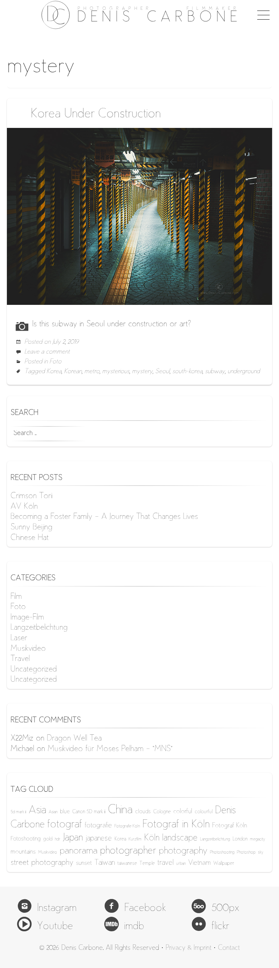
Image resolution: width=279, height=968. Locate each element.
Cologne (162, 812)
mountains (23, 852)
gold (47, 839)
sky (260, 853)
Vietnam (199, 863)
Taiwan (104, 863)
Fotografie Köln (127, 826)
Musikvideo (28, 649)
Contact (229, 948)
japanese (98, 838)
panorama (78, 851)
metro (92, 372)
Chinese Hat (30, 538)
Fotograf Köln (229, 826)
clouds (143, 812)
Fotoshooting (26, 839)
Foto (55, 362)
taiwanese (127, 863)
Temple (147, 863)
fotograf (64, 825)
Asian (53, 812)
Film (16, 597)
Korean (73, 372)
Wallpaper (223, 863)
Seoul (162, 372)
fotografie (98, 826)
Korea (53, 372)
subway (215, 372)
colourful (204, 812)
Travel (20, 659)
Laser (19, 638)
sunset (84, 863)
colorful (182, 812)
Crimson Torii (31, 496)
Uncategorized (34, 669)
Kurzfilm (135, 840)
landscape (180, 838)
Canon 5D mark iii (88, 812)
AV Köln (24, 507)
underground (243, 372)
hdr (57, 840)
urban (181, 864)
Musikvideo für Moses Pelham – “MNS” (110, 749)
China (120, 810)
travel (165, 863)
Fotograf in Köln (176, 825)
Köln (151, 838)
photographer (128, 851)
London (239, 839)
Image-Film (27, 617)
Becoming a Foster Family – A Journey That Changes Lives (104, 517)
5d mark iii (18, 812)
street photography (42, 863)
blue (65, 812)
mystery (142, 372)
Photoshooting (222, 853)
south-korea (187, 372)
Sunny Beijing (31, 527)
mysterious (115, 372)
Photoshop (246, 853)
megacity (257, 840)
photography (183, 851)
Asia (37, 811)
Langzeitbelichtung (39, 628)
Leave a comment (47, 352)
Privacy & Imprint (188, 948)
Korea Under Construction (96, 114)
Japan (73, 838)
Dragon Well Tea (74, 738)
